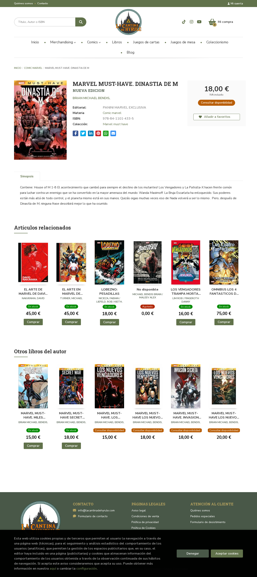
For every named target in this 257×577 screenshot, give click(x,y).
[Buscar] (80, 21)
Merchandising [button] (62, 42)
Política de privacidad (145, 522)
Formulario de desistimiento (207, 522)
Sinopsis (27, 176)
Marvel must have (115, 124)
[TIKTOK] (184, 22)
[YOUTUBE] (199, 22)
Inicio (17, 68)
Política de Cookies (144, 528)
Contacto (42, 3)
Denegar (193, 554)
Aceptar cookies (227, 554)
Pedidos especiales (202, 516)
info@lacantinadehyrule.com (96, 510)
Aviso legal (139, 510)
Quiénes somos (23, 3)
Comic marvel (33, 68)
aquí (53, 568)
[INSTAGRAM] (191, 22)
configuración (86, 568)
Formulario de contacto (93, 516)
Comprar (33, 322)
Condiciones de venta (145, 516)
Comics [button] (93, 42)
